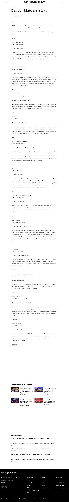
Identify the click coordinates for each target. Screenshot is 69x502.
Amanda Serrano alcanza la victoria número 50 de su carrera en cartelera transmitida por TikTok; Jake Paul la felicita (26, 402)
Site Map (3, 482)
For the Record (59, 480)
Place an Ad (29, 482)
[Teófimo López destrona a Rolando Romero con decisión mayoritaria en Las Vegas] (15, 389)
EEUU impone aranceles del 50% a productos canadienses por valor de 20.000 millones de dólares (33, 459)
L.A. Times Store (45, 488)
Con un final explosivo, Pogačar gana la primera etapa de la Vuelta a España (50, 401)
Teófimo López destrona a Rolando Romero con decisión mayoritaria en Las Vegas (26, 391)
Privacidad (21, 498)
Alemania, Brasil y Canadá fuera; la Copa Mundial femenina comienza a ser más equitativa (31, 438)
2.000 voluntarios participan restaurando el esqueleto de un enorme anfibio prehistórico (30, 448)
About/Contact (59, 477)
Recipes (43, 482)
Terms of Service (16, 498)
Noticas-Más (14, 344)
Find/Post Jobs (30, 480)
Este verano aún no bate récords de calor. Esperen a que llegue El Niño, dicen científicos (30, 454)
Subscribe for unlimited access (7, 480)
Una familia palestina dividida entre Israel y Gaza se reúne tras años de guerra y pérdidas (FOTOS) (33, 443)
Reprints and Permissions (61, 488)
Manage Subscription (60, 485)
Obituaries (44, 480)
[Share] (13, 22)
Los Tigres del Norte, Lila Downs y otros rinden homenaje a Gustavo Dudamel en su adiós (50, 391)
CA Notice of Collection (27, 498)
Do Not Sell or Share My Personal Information (39, 498)
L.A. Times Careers (60, 482)
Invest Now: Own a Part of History (33, 491)
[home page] (34, 1)
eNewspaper (30, 477)
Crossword (44, 477)
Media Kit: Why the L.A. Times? (32, 486)
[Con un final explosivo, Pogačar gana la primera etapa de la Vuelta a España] (38, 400)
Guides (43, 485)
